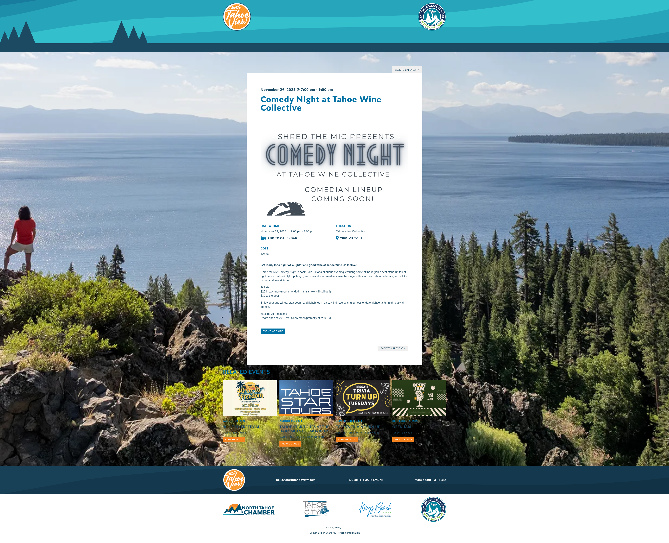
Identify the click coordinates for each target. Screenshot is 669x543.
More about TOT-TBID (430, 479)
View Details (234, 439)
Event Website (273, 331)
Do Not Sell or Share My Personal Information (334, 532)
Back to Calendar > (407, 70)
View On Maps (351, 237)
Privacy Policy (333, 527)
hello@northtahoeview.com (296, 479)
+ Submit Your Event (365, 479)
